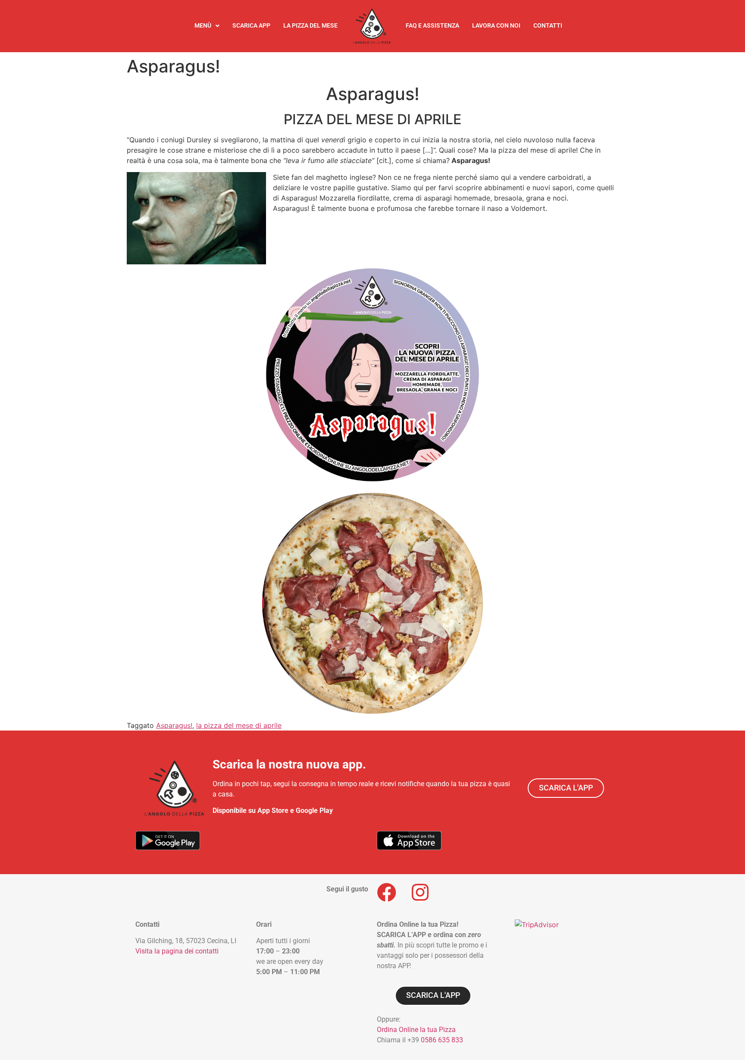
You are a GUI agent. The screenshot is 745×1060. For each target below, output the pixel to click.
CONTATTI (547, 25)
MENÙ (202, 25)
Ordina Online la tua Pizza (416, 1030)
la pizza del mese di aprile (239, 725)
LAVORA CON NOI (496, 25)
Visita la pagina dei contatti (177, 951)
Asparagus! (174, 725)
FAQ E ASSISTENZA (432, 25)
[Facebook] (386, 892)
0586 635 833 (442, 1040)
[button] (207, 25)
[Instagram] (420, 892)
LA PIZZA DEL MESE (310, 25)
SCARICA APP (251, 25)
